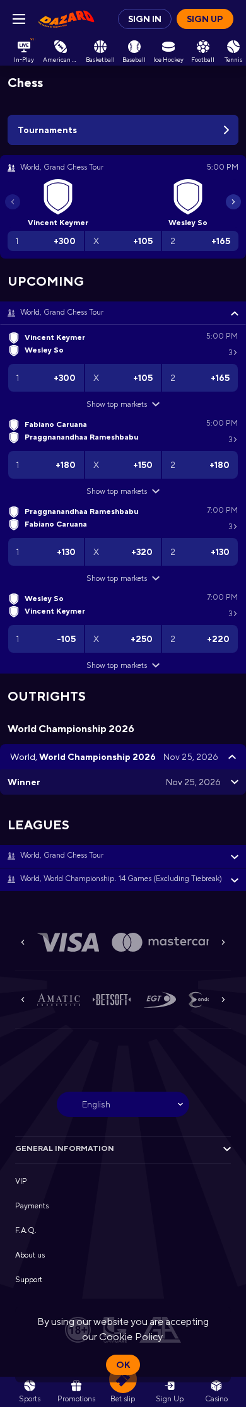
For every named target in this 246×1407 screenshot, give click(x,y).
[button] (123, 312)
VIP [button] (21, 1181)
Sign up (205, 19)
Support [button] (28, 1279)
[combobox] (123, 1104)
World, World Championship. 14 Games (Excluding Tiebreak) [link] (121, 878)
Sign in (144, 19)
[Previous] (12, 201)
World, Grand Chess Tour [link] (61, 312)
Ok (123, 1365)
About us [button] (30, 1255)
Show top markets (116, 404)
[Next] (233, 201)
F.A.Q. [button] (26, 1230)
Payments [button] (32, 1205)
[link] (66, 18)
